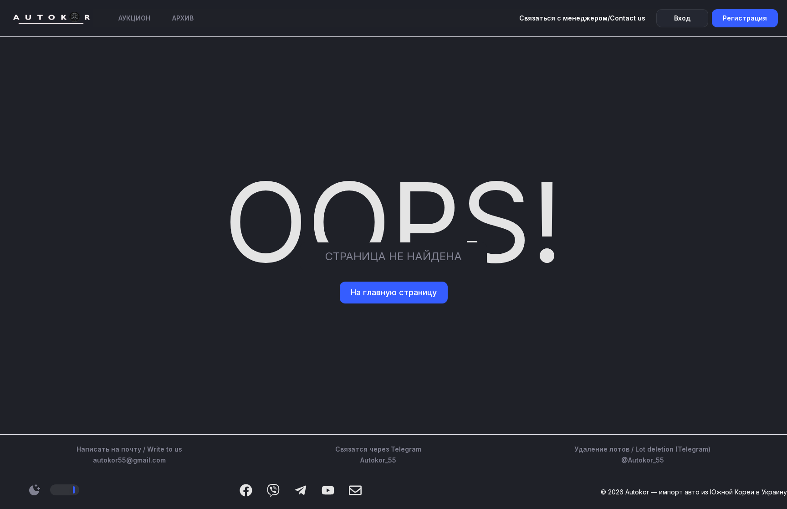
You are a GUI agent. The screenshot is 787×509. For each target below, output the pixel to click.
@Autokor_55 (642, 460)
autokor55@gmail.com (129, 460)
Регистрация (745, 18)
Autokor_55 (378, 460)
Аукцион (134, 18)
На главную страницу (394, 292)
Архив (183, 18)
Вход (682, 18)
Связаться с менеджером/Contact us (582, 18)
